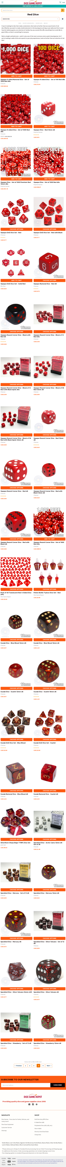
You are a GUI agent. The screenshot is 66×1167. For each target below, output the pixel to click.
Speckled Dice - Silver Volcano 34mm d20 (16, 992)
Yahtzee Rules (15, 1145)
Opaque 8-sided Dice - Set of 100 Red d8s (49, 79)
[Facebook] (29, 1104)
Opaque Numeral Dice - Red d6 (45, 284)
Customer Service (7, 1127)
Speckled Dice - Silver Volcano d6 (46, 992)
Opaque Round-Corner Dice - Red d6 (14, 491)
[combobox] (33, 10)
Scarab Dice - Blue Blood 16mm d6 (46, 643)
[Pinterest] (36, 1104)
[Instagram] (33, 1104)
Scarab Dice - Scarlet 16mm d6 (45, 692)
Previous (19, 1065)
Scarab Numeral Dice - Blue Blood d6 (14, 794)
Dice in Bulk (38, 1128)
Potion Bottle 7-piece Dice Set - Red (47, 593)
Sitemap (4, 1130)
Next (48, 1065)
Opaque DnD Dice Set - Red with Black (48, 232)
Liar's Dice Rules (15, 1143)
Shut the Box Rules (56, 1143)
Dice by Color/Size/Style (42, 1131)
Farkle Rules (5, 1143)
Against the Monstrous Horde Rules (30, 1143)
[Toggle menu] (2, 2)
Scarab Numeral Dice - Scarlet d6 (46, 794)
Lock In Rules (6, 1145)
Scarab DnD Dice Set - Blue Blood (13, 743)
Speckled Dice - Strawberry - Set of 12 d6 (16, 1043)
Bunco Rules (46, 1143)
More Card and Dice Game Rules (29, 1145)
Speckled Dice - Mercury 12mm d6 (46, 893)
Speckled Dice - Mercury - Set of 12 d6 (15, 893)
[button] (62, 19)
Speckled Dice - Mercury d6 (11, 942)
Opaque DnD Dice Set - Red (11, 232)
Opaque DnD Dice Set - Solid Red (13, 284)
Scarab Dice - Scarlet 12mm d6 (12, 692)
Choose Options (16, 229)
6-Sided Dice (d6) (39, 1122)
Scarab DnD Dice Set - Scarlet (45, 743)
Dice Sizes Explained (7, 1124)
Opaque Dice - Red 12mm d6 (44, 130)
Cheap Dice (38, 1134)
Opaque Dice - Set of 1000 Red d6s (47, 182)
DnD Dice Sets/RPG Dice (41, 1119)
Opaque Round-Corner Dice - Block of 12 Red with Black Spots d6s (16, 388)
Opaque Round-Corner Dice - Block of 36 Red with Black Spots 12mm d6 (16, 439)
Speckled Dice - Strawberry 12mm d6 (47, 1043)
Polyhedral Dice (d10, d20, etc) (43, 1125)
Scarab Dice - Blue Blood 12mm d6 (13, 643)
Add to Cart (16, 76)
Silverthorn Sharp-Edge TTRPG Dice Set (15, 843)
